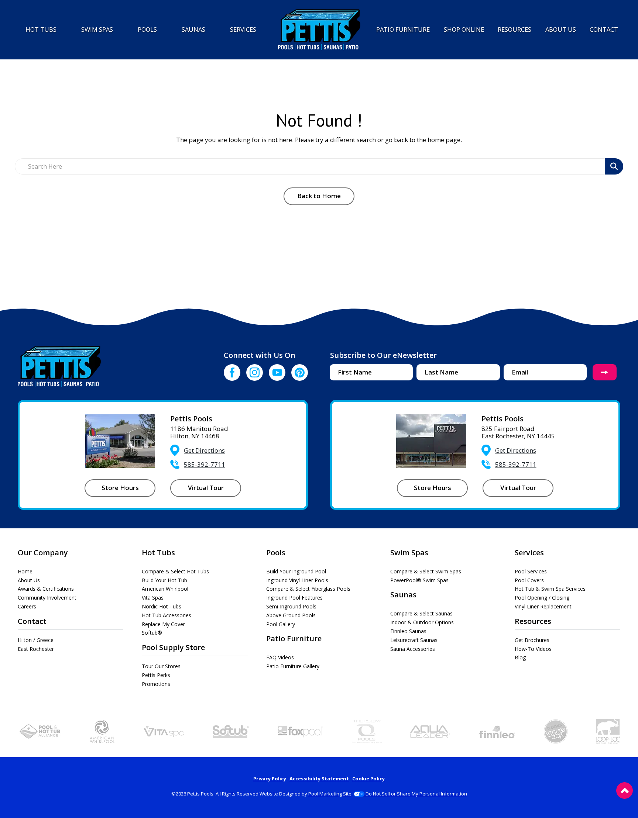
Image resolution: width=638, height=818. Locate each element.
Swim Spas (409, 553)
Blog (520, 657)
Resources (533, 621)
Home (25, 571)
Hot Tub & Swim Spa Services (550, 588)
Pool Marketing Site (329, 793)
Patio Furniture (294, 638)
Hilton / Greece (36, 639)
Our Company (43, 553)
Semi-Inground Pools (291, 606)
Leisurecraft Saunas (414, 639)
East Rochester (36, 648)
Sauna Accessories (412, 648)
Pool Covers (529, 580)
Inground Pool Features (294, 597)
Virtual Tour (206, 487)
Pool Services (531, 571)
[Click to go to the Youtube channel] (277, 372)
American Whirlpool (165, 588)
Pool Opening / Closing (542, 597)
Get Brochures (532, 639)
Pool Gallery (280, 624)
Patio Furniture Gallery (292, 666)
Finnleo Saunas (408, 631)
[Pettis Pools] (319, 29)
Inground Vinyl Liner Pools (297, 580)
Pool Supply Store (173, 647)
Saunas (403, 595)
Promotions (156, 683)
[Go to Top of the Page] (624, 790)
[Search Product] (614, 166)
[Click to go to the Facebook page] (232, 372)
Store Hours (120, 487)
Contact (32, 621)
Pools (275, 553)
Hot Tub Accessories (166, 615)
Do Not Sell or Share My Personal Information (415, 793)
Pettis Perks (156, 675)
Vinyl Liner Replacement (543, 606)
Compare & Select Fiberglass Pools (308, 588)
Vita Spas (153, 597)
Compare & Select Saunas (421, 613)
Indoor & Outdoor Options (422, 622)
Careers (27, 606)
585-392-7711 (204, 464)
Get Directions (204, 450)
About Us (29, 580)
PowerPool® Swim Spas (419, 580)
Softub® (152, 632)
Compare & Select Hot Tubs (175, 571)
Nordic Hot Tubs (161, 606)
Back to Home (319, 195)
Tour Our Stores (161, 666)
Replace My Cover (163, 624)
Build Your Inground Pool (296, 571)
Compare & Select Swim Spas (425, 571)
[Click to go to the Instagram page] (254, 372)
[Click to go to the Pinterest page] (299, 372)
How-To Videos (533, 648)
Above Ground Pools (291, 615)
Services (529, 553)
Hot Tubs (158, 553)
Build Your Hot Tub (164, 580)
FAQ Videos (280, 657)
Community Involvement (47, 597)
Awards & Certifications (46, 588)
